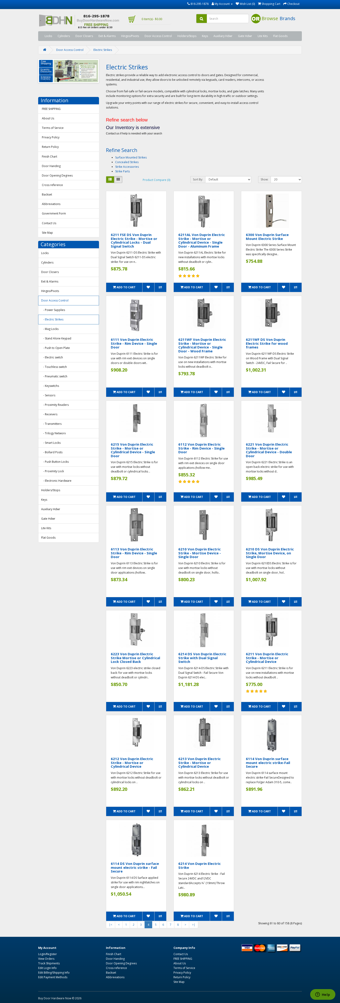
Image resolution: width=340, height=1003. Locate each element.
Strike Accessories (127, 167)
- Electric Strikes (52, 319)
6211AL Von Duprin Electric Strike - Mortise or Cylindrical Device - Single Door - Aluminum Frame (201, 240)
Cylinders (64, 36)
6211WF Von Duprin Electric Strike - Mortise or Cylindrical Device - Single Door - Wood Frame (202, 345)
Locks (48, 36)
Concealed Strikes (127, 162)
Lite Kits (263, 36)
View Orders (46, 959)
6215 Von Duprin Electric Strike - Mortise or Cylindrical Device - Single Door (133, 450)
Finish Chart (49, 156)
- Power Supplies (53, 310)
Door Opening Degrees (57, 175)
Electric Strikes (102, 50)
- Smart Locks (51, 443)
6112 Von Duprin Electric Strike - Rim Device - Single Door (201, 448)
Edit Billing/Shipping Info (54, 973)
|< (110, 925)
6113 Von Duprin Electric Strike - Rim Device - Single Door (134, 553)
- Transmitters (51, 424)
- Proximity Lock (52, 471)
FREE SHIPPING (51, 109)
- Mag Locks (50, 329)
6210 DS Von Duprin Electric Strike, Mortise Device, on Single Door (270, 553)
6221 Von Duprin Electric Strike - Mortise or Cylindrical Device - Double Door (269, 450)
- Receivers (49, 414)
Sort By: (198, 179)
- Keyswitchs (50, 386)
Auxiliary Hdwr (222, 36)
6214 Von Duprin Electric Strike (199, 865)
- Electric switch (52, 357)
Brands (287, 18)
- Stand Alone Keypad (56, 338)
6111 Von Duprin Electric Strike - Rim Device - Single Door (134, 343)
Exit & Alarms (107, 36)
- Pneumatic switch (54, 376)
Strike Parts (122, 171)
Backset (47, 194)
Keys (205, 36)
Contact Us (49, 223)
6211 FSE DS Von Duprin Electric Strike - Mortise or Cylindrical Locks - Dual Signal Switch (134, 240)
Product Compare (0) (156, 180)
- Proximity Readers (55, 405)
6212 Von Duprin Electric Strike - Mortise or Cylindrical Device (132, 762)
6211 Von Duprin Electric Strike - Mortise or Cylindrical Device (267, 658)
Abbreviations (51, 204)
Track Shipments (49, 963)
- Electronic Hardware (56, 481)
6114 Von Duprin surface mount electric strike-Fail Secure (268, 762)
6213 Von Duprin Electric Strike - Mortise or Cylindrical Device (199, 762)
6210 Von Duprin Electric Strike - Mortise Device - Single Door (199, 553)
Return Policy (50, 147)
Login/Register (47, 954)
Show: (264, 179)
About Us (48, 118)
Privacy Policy (50, 137)
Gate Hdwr (245, 36)
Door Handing (51, 166)
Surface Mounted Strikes (131, 157)
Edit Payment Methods (52, 977)
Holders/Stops (186, 36)
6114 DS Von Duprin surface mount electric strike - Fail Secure (135, 867)
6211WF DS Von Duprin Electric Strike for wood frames (267, 343)
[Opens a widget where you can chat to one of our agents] (322, 995)
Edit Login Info (47, 968)
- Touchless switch (54, 367)
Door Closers (84, 36)
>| (193, 925)
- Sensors (48, 395)
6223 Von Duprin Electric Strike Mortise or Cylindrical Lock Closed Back (135, 658)
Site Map (47, 233)
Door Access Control (158, 36)
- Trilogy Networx (53, 433)
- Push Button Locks (55, 462)
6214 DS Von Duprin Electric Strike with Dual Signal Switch (202, 658)
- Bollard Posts (51, 452)
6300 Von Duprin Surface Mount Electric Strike (267, 236)
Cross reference (52, 185)
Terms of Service (53, 128)
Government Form (54, 213)
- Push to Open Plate (55, 348)
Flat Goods (280, 36)
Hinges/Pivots (130, 36)
